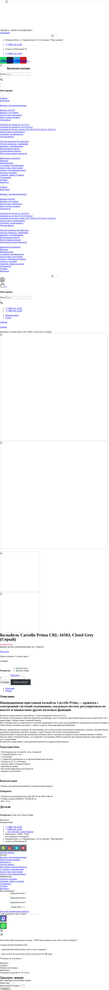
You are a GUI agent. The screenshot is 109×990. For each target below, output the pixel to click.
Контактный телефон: (10, 986)
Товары (3, 327)
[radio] (22, 668)
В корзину (5, 682)
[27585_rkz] (53, 440)
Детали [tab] (8, 691)
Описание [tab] (9, 688)
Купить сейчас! (21, 682)
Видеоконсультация (18, 68)
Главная (3, 322)
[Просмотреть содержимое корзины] (1, 85)
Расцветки (5, 670)
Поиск (3, 74)
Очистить (15, 675)
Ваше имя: (5, 983)
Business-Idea (33, 914)
